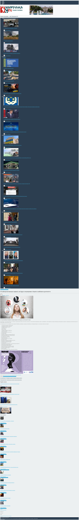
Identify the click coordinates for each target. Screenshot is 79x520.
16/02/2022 (9, 249)
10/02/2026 (8, 172)
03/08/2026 (8, 186)
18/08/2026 (8, 83)
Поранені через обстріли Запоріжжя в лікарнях (7, 490)
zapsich (6, 30)
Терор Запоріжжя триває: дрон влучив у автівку (7, 444)
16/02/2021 (7, 295)
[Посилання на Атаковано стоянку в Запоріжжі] (2, 504)
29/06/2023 (8, 121)
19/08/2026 (8, 70)
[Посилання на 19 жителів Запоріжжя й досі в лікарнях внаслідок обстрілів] (5, 392)
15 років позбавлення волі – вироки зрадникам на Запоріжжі (13, 260)
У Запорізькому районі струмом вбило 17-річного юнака (12, 93)
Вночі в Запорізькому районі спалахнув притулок (11, 285)
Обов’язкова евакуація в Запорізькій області (7, 482)
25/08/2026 (4, 507)
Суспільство (6, 289)
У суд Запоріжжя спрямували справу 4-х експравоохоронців (13, 273)
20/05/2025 (8, 275)
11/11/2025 (5, 386)
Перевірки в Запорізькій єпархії (8, 68)
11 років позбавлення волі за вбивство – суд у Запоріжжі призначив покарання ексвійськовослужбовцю (20, 208)
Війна (1, 423)
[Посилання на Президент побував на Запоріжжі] (2, 473)
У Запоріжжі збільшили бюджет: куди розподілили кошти (12, 145)
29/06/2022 (5, 396)
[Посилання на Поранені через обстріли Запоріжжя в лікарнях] (2, 488)
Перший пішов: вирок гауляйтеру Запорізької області (12, 119)
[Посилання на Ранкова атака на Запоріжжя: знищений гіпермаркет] (11, 51)
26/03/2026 (8, 160)
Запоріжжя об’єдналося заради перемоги (10, 222)
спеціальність (14, 376)
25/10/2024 (8, 288)
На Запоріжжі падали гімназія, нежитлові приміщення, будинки (10, 451)
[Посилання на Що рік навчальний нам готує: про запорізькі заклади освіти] (5, 402)
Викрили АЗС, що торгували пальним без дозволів (11, 170)
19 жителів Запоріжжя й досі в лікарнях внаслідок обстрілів (9, 383)
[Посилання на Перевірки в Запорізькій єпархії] (11, 66)
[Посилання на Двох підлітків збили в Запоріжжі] (11, 79)
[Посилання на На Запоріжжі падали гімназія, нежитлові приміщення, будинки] (2, 450)
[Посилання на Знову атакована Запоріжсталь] (2, 457)
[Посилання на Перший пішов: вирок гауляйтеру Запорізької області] (11, 117)
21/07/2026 (8, 211)
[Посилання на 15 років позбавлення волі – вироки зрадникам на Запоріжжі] (11, 258)
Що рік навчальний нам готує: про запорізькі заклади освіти (9, 394)
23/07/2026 (8, 198)
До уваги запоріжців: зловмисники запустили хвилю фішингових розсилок (15, 196)
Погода (1, 509)
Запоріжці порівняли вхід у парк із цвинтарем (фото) (12, 247)
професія (9, 376)
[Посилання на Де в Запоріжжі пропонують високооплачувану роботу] (5, 413)
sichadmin (6, 224)
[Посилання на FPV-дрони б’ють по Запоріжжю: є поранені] (11, 26)
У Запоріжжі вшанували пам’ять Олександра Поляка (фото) (13, 234)
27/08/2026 (8, 147)
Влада (2, 477)
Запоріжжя (1, 289)
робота (12, 376)
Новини (4, 289)
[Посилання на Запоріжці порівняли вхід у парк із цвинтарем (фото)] (11, 245)
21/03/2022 (9, 224)
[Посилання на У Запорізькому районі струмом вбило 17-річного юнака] (11, 91)
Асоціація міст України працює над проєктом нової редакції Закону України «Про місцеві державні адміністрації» (22, 106)
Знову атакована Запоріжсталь (5, 459)
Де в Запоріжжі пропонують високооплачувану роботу (8, 404)
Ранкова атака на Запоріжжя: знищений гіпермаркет (12, 53)
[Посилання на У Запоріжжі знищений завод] (11, 39)
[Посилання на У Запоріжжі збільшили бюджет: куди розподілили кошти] (11, 143)
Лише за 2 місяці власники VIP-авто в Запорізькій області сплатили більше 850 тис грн (17, 157)
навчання (7, 376)
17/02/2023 (8, 134)
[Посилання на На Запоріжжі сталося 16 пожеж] (2, 496)
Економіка (3, 469)
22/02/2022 (9, 237)
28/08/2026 (8, 30)
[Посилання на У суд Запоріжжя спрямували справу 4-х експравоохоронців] (11, 271)
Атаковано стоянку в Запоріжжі (5, 505)
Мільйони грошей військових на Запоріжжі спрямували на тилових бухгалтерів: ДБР (17, 183)
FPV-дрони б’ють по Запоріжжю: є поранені (10, 28)
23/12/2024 (8, 109)
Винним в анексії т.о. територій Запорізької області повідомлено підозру (15, 131)
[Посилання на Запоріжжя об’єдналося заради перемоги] (11, 220)
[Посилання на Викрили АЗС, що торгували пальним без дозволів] (11, 168)
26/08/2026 (4, 476)
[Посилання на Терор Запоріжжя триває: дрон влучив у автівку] (2, 442)
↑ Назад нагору (2, 519)
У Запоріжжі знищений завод (8, 40)
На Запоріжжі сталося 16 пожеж (5, 498)
